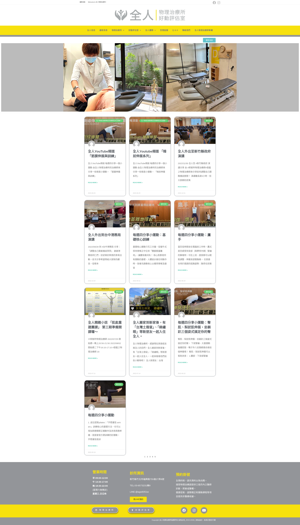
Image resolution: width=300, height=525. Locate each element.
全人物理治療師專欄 (204, 30)
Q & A (175, 30)
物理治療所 (117, 30)
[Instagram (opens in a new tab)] (218, 2)
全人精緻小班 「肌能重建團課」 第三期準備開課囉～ (105, 327)
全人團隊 (149, 30)
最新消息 (82, 2)
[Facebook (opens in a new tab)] (214, 2)
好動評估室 (134, 30)
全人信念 (91, 30)
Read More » (93, 182)
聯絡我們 (186, 30)
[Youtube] (204, 510)
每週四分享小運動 (101, 415)
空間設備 (164, 30)
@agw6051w (142, 492)
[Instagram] (194, 510)
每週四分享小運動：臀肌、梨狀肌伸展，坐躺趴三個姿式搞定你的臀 (194, 327)
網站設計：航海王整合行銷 (206, 520)
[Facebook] (184, 510)
